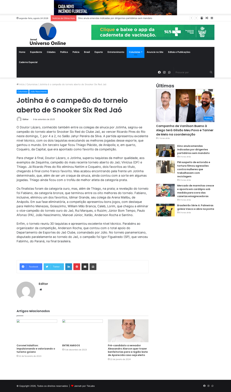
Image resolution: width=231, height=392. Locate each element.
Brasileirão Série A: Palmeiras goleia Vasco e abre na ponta (195, 207)
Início (22, 84)
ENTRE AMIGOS (71, 345)
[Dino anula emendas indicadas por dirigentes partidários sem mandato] (165, 150)
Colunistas (134, 52)
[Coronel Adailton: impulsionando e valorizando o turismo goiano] (37, 330)
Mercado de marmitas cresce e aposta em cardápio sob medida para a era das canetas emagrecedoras (195, 191)
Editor (26, 119)
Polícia (76, 52)
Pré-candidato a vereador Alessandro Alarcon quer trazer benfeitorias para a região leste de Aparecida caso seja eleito (128, 350)
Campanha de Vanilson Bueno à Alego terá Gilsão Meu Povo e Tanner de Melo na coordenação (184, 130)
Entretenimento (116, 52)
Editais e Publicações (179, 52)
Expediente (36, 52)
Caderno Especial (28, 62)
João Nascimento (38, 91)
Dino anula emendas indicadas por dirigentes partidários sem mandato (193, 149)
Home (22, 52)
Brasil (87, 52)
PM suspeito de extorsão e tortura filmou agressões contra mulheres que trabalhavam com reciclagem (193, 169)
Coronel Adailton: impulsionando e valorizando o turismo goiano (36, 349)
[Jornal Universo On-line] (48, 34)
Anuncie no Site (155, 52)
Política (64, 52)
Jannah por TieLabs (84, 386)
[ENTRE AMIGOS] (82, 330)
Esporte (99, 52)
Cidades (51, 52)
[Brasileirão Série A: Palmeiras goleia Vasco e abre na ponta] (165, 210)
